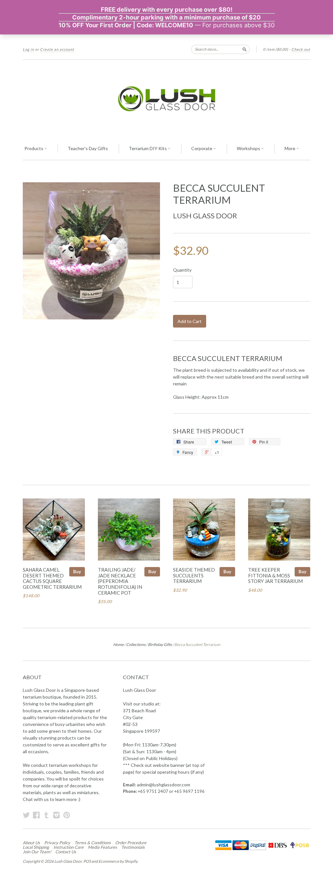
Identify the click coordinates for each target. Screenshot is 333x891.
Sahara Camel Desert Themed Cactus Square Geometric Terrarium (52, 578)
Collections (135, 644)
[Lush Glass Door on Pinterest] (66, 815)
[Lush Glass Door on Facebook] (36, 815)
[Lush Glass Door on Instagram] (56, 815)
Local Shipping (36, 847)
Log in (28, 49)
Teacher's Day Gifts (88, 148)
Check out (300, 49)
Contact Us (65, 851)
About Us (31, 842)
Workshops (249, 148)
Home (118, 644)
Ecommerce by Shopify (118, 861)
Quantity (182, 270)
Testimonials (133, 847)
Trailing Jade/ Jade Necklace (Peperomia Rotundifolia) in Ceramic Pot (120, 581)
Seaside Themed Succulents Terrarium (194, 575)
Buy (77, 571)
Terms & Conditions (92, 842)
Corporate (202, 148)
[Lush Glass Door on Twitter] (26, 815)
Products (34, 148)
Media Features (102, 847)
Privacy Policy (57, 842)
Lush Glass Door (205, 215)
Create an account (57, 49)
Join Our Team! (37, 851)
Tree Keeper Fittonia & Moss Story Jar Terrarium (275, 575)
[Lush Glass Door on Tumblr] (46, 815)
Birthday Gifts (160, 644)
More (290, 148)
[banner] (166, 98)
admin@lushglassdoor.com (163, 784)
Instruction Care (68, 847)
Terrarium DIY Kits (148, 148)
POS (87, 861)
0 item (275, 49)
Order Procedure (130, 842)
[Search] (244, 49)
